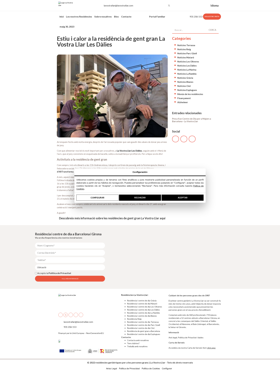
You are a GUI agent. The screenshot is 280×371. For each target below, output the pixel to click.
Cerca (212, 29)
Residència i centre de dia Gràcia (141, 300)
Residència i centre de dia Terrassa (143, 322)
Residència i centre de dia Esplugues (143, 334)
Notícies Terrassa (186, 45)
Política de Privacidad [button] (129, 368)
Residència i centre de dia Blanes (142, 316)
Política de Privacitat (60, 273)
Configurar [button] (167, 368)
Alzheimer (182, 102)
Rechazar (140, 197)
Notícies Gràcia (185, 77)
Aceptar (182, 197)
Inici (62, 16)
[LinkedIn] (179, 5)
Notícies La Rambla (186, 73)
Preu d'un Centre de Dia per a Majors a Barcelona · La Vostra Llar (191, 120)
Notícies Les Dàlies (187, 65)
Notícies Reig (184, 49)
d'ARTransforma (65, 171)
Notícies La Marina (186, 69)
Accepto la (54, 273)
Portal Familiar (157, 16)
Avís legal (173, 337)
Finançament (184, 98)
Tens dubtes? (133, 343)
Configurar (97, 197)
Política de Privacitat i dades (190, 337)
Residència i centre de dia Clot (141, 328)
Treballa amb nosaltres (137, 346)
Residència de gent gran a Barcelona (143, 331)
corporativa (140, 16)
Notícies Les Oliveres (188, 61)
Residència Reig (134, 319)
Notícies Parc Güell (187, 53)
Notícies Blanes (185, 82)
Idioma (214, 5)
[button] (175, 139)
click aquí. (211, 348)
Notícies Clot (184, 86)
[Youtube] (174, 5)
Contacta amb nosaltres (138, 340)
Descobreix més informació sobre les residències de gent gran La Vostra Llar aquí (112, 218)
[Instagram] (163, 5)
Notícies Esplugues (187, 90)
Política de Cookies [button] (151, 368)
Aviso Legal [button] (111, 368)
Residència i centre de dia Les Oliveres (144, 306)
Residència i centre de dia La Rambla (143, 313)
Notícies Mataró (185, 57)
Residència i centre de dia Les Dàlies (143, 309)
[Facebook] (158, 5)
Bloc (116, 16)
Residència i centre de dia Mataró (142, 303)
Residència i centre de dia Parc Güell (143, 325)
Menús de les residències (190, 94)
